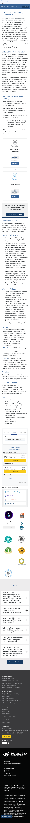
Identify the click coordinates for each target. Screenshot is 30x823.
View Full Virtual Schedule (15, 214)
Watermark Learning (10, 775)
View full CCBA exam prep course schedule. (15, 478)
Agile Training (6, 696)
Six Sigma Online (9, 768)
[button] (8, 561)
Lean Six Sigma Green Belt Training (12, 683)
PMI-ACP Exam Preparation (10, 681)
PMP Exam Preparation (9, 678)
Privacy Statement (8, 788)
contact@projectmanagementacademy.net (16, 731)
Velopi (6, 766)
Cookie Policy (15, 788)
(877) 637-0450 (8, 728)
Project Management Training (10, 694)
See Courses (15, 163)
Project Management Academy (13, 763)
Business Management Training (12, 700)
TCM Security (8, 771)
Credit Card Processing (22, 564)
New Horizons (8, 761)
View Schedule (6, 816)
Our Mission (6, 720)
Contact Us (7, 736)
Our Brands (6, 722)
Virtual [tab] (14, 433)
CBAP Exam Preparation (9, 685)
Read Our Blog (6, 711)
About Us (5, 709)
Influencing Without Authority (11, 687)
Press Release (6, 714)
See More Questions (15, 662)
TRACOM (7, 773)
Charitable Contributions (9, 716)
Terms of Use (22, 788)
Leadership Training (9, 703)
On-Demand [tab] (22, 433)
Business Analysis (8, 698)
